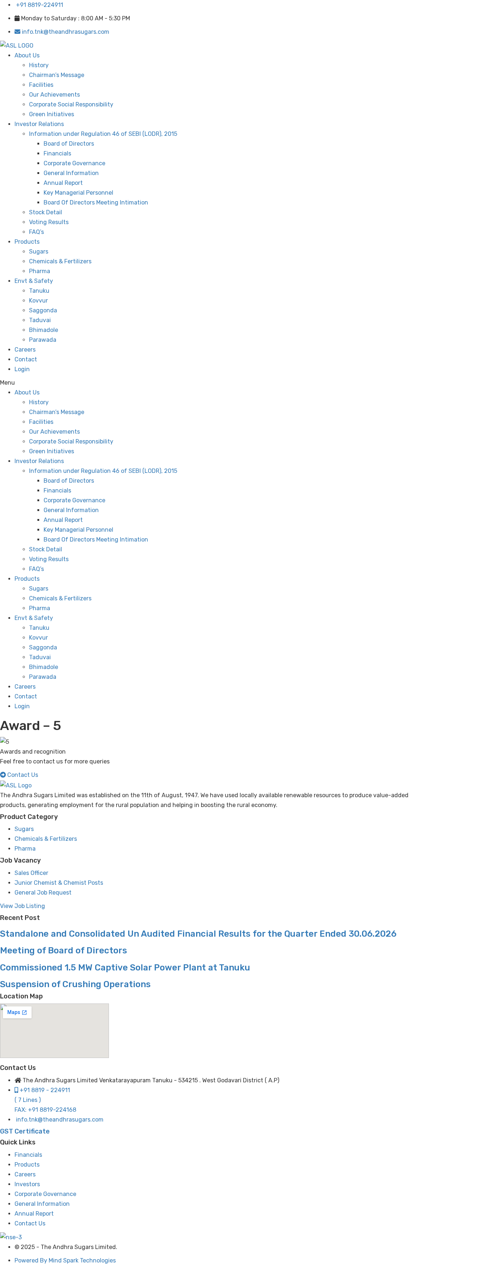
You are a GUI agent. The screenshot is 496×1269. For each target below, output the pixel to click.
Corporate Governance (74, 163)
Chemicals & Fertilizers (60, 261)
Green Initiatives (51, 114)
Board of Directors (69, 143)
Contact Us (30, 1223)
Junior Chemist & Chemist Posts (59, 882)
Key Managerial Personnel (78, 192)
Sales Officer (31, 872)
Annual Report (63, 182)
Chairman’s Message (56, 75)
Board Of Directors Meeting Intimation (96, 202)
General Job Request (43, 892)
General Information (71, 173)
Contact (26, 359)
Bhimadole (43, 330)
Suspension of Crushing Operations (75, 984)
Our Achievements (54, 94)
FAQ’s (36, 231)
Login (22, 369)
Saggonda (43, 310)
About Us (27, 55)
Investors (27, 1184)
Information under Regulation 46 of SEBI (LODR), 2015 (103, 133)
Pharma (39, 271)
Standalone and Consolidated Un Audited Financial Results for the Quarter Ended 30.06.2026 (198, 934)
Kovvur (38, 300)
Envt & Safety (34, 280)
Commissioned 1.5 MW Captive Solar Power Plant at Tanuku (125, 967)
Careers (25, 349)
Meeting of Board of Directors (63, 950)
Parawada (42, 339)
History (39, 65)
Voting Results (49, 222)
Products (27, 241)
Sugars (38, 251)
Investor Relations (39, 124)
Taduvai (40, 320)
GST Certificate (25, 1131)
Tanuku (39, 290)
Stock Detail (45, 212)
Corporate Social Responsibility (71, 104)
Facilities (41, 84)
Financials (57, 153)
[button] (213, 383)
